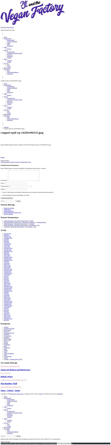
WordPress (60, 394)
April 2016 (7, 295)
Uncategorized (7, 356)
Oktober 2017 (7, 272)
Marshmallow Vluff (9, 383)
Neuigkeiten (7, 344)
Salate (8, 43)
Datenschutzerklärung (12, 72)
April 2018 (7, 263)
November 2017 (8, 270)
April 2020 (7, 245)
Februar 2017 (7, 283)
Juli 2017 (6, 276)
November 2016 (8, 288)
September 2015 (8, 305)
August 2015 (7, 307)
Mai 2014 (6, 320)
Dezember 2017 (8, 269)
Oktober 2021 (7, 236)
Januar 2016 (7, 299)
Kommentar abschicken (6, 198)
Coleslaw (31, 224)
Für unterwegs (11, 52)
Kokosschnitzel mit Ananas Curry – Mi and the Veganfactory (19, 222)
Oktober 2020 (7, 244)
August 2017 (7, 274)
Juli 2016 (6, 292)
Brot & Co (10, 54)
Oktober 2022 (7, 233)
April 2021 (7, 242)
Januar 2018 (7, 267)
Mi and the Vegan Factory (7, 27)
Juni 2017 (6, 277)
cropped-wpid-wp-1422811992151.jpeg (16, 162)
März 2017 (7, 282)
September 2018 (8, 260)
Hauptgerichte (7, 38)
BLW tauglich (7, 330)
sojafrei (6, 350)
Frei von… (7, 63)
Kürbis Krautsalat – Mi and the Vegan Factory (16, 224)
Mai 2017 (6, 279)
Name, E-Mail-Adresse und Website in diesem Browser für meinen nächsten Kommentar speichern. (28, 192)
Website (3, 189)
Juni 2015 (6, 310)
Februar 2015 (7, 315)
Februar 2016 (7, 298)
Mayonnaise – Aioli (34, 225)
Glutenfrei (6, 337)
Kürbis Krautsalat (8, 214)
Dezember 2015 (8, 301)
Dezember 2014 (8, 318)
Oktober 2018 (7, 258)
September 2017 (8, 273)
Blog (8, 71)
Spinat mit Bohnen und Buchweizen (15, 370)
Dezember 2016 (8, 286)
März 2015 (7, 314)
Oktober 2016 (7, 289)
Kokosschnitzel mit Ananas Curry (12, 212)
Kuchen (9, 49)
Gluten (9, 66)
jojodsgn (3, 157)
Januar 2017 (7, 285)
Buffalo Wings (7, 377)
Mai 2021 (6, 241)
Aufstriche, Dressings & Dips (14, 53)
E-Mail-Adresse (5, 186)
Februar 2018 (7, 266)
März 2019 (7, 254)
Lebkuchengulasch (9, 211)
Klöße (31, 221)
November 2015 (8, 302)
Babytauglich (7, 68)
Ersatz (5, 59)
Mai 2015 (6, 311)
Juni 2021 (6, 239)
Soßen (5, 352)
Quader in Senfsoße (9, 208)
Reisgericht (10, 46)
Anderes (9, 57)
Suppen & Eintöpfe (12, 41)
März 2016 (7, 296)
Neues (5, 37)
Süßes (5, 47)
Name (3, 183)
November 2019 (8, 248)
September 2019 (8, 251)
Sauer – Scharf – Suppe (10, 390)
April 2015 (7, 313)
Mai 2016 (6, 293)
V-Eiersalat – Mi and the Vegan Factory (14, 226)
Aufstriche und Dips (9, 328)
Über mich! (7, 69)
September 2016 (8, 291)
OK (58, 443)
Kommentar (4, 180)
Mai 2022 (6, 235)
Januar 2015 (7, 317)
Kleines (6, 50)
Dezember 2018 (8, 257)
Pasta (8, 44)
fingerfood (10, 56)
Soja (8, 65)
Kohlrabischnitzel (41, 222)
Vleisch (9, 62)
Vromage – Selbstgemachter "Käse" (13, 359)
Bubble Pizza (7, 209)
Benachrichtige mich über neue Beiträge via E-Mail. (16, 195)
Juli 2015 (6, 308)
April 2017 (7, 280)
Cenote (40, 394)
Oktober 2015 (7, 304)
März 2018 (7, 264)
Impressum (10, 74)
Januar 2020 (7, 247)
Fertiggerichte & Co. (9, 333)
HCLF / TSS (7, 340)
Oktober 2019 (7, 250)
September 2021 (8, 238)
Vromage (9, 60)
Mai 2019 (6, 252)
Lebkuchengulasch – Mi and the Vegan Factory (16, 221)
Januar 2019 (7, 255)
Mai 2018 (6, 261)
